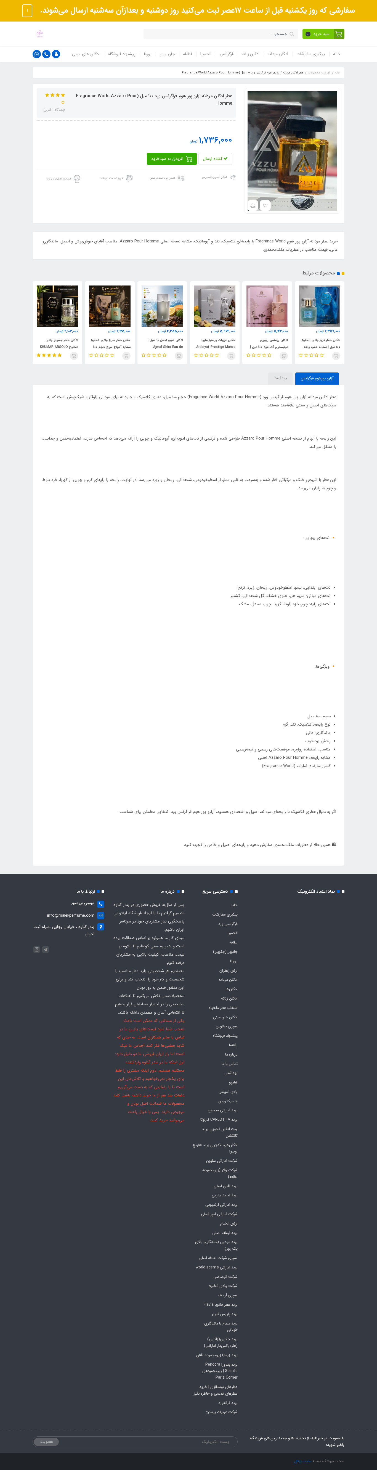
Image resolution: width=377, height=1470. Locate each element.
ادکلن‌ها (232, 989)
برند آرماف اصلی (225, 1233)
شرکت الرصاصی (225, 1277)
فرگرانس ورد (228, 924)
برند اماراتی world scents (217, 1267)
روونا (148, 54)
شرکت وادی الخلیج (223, 1286)
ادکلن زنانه (250, 54)
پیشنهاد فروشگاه (122, 54)
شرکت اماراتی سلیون (222, 1161)
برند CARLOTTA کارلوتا (219, 1120)
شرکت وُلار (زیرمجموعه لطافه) (220, 1173)
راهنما (233, 1045)
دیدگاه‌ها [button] (280, 378)
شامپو (233, 1082)
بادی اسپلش (228, 1092)
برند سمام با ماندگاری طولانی (221, 1326)
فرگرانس (226, 54)
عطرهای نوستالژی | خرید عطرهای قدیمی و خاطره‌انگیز (216, 1390)
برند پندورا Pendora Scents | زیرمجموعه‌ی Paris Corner (220, 1371)
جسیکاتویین (228, 1101)
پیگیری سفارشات (310, 54)
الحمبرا (205, 54)
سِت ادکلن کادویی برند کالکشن (220, 1132)
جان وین (167, 54)
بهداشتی (231, 1073)
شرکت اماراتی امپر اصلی (219, 1214)
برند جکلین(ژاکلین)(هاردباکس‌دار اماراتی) (221, 1342)
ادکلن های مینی (86, 54)
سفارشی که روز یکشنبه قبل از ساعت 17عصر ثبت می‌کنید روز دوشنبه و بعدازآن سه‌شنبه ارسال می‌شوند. (196, 10)
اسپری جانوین (227, 1026)
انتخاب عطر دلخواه (223, 1008)
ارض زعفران (228, 970)
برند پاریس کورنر (225, 1314)
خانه (336, 54)
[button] (323, 34)
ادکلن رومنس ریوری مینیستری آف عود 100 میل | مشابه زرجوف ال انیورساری (317, 346)
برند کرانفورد (228, 1403)
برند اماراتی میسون (223, 1110)
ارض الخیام (229, 1223)
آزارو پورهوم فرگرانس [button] (317, 378)
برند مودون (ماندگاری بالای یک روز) (216, 1245)
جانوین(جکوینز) (225, 952)
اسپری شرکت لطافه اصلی (218, 1258)
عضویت (46, 1441)
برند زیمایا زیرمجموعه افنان (217, 1355)
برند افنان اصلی (226, 1186)
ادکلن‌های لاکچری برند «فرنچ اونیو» (215, 1148)
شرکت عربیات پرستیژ (222, 1412)
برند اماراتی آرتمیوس (221, 1205)
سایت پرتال (302, 1461)
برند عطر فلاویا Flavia (221, 1305)
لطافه (187, 54)
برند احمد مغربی (225, 1195)
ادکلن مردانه (278, 54)
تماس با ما (230, 1064)
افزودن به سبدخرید (168, 158)
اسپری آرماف (228, 1295)
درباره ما (231, 1054)
